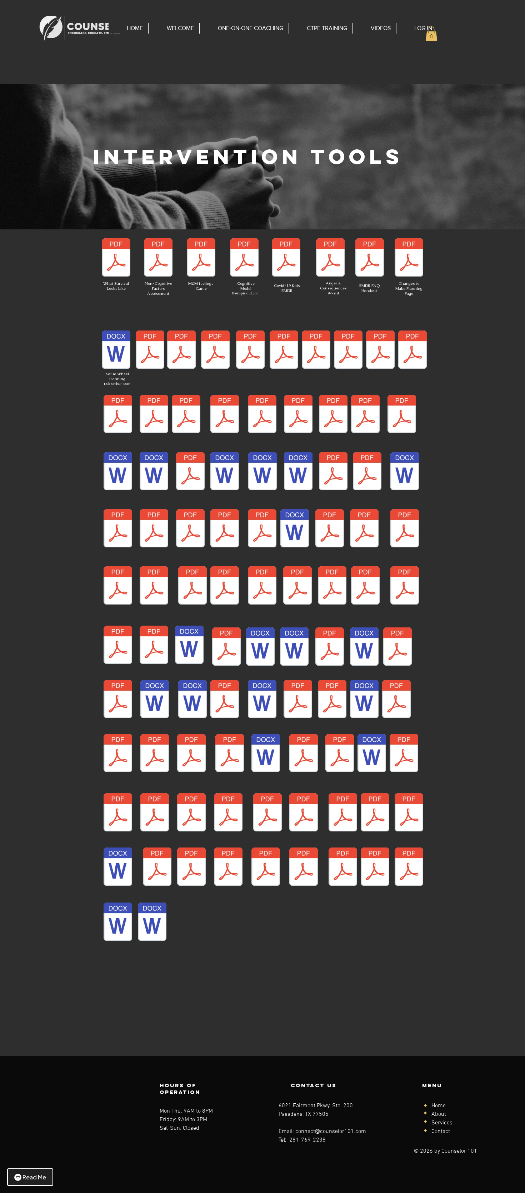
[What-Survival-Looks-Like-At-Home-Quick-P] (225, 529)
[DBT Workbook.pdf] (348, 350)
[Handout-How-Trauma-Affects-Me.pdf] (396, 700)
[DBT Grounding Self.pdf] (405, 529)
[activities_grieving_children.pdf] (375, 813)
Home (438, 1105)
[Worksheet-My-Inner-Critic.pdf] (118, 754)
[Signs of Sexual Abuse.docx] (262, 472)
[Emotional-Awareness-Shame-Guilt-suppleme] (191, 867)
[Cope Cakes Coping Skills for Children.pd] (367, 472)
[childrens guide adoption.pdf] (405, 586)
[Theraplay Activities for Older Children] (294, 647)
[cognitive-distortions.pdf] (154, 646)
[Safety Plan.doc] (364, 647)
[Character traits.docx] (260, 647)
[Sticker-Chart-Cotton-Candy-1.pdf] (225, 586)
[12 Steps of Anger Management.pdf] (191, 754)
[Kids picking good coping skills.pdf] (155, 754)
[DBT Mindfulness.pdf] (409, 813)
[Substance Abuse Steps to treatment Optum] (262, 415)
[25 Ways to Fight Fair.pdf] (267, 813)
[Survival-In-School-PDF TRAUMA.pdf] (225, 415)
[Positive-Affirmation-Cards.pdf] (412, 350)
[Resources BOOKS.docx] (372, 754)
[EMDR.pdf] (370, 258)
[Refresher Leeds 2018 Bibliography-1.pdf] (365, 586)
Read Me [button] (34, 1177)
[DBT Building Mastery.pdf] (226, 647)
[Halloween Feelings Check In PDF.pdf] (118, 529)
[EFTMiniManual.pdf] (316, 350)
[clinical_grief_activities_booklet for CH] (298, 700)
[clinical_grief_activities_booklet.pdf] (118, 700)
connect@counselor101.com (330, 1131)
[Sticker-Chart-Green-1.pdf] (118, 646)
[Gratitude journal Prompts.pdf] (154, 529)
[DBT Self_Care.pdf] (365, 415)
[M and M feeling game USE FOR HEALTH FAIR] (201, 258)
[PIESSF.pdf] (404, 754)
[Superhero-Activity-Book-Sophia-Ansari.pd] (250, 350)
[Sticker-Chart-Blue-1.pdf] (192, 586)
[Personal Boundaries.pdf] (402, 415)
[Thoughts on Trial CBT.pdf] (215, 350)
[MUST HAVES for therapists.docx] (192, 700)
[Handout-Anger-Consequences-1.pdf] (330, 258)
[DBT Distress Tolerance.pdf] (333, 472)
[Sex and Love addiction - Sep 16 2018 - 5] (330, 529)
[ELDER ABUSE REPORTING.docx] (118, 923)
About (438, 1114)
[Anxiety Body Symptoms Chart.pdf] (297, 586)
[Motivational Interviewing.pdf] (225, 700)
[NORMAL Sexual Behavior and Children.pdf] (343, 813)
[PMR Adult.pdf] (364, 529)
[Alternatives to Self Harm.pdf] (228, 813)
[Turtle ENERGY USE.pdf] (150, 350)
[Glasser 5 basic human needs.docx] (364, 700)
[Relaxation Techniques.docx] (405, 472)
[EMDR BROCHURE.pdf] (284, 350)
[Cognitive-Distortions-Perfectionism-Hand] (343, 867)
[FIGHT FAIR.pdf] (157, 867)
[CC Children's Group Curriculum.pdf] (118, 586)
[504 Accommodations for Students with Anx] (191, 813)
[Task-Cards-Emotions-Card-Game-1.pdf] (304, 754)
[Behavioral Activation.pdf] (118, 415)
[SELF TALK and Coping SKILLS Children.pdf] (298, 415)
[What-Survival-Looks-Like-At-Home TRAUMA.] (190, 472)
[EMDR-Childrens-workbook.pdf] (286, 258)
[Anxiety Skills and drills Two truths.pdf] (118, 813)
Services (441, 1123)
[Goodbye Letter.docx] (152, 923)
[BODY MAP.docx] (154, 472)
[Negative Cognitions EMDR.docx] (118, 867)
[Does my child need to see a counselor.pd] (409, 867)
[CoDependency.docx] (262, 700)
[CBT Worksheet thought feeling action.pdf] (244, 258)
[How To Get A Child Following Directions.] (118, 472)
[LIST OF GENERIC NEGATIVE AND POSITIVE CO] (186, 415)
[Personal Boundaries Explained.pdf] (375, 867)
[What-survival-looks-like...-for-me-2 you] (116, 258)
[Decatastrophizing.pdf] (333, 415)
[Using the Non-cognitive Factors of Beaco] (158, 258)
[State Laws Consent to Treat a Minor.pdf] (154, 586)
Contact (440, 1131)
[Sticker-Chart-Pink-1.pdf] (332, 586)
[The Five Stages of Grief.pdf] (340, 754)
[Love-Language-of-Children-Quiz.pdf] (181, 350)
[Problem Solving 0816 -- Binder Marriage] (330, 647)
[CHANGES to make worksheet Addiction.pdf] (409, 258)
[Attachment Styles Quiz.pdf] (262, 529)
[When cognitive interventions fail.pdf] (230, 754)
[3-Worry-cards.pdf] (262, 586)
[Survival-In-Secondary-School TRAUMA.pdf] (154, 415)
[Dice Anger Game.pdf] (332, 700)
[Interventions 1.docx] (225, 472)
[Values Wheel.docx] (116, 350)
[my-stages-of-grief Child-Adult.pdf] (304, 813)
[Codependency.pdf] (304, 867)
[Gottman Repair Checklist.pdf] (190, 529)
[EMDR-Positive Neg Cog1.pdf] (228, 867)
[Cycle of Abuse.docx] (189, 646)
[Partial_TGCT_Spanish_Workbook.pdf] (380, 350)
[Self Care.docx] (298, 472)
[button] (431, 33)
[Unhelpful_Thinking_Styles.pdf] (397, 647)
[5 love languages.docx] (266, 754)
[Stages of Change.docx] (295, 529)
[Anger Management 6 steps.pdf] (155, 813)
